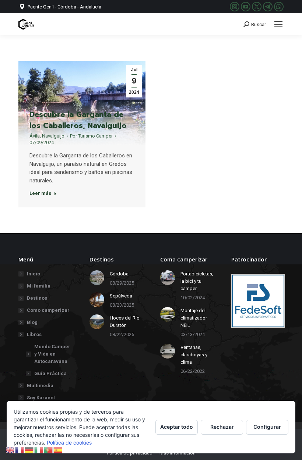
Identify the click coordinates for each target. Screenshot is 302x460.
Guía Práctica (50, 373)
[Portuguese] (48, 449)
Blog (32, 322)
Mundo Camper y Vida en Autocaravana (52, 354)
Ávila (34, 136)
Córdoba (119, 274)
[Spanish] (58, 449)
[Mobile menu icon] (278, 24)
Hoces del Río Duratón (125, 321)
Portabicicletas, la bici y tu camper (196, 281)
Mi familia (38, 286)
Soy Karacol (41, 397)
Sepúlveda (121, 296)
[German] (29, 449)
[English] (10, 449)
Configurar (267, 427)
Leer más (40, 193)
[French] (20, 449)
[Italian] (39, 449)
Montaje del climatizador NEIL (193, 318)
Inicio (33, 274)
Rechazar (222, 427)
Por (91, 136)
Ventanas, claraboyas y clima (193, 355)
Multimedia (40, 385)
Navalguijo (53, 136)
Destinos (37, 298)
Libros (34, 334)
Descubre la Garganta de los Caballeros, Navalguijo (78, 120)
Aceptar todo (176, 427)
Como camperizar (48, 310)
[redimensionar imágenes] (96, 277)
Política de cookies (69, 442)
